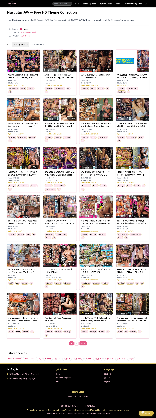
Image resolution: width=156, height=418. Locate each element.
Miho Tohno (29, 359)
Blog (57, 381)
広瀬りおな (78, 359)
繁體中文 (107, 374)
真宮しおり (109, 359)
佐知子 (57, 359)
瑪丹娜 (34, 32)
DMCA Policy (90, 406)
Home (77, 3)
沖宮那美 (98, 359)
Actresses (118, 3)
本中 (28, 32)
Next (83, 343)
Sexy (39, 359)
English (107, 381)
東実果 (88, 359)
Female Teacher (14, 359)
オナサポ (48, 359)
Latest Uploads (89, 3)
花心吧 (85, 396)
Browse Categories (133, 3)
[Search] (70, 4)
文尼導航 (78, 396)
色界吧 (70, 396)
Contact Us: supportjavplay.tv (22, 378)
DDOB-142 (25, 35)
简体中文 (107, 377)
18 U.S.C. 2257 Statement (70, 406)
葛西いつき (121, 359)
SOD (23, 32)
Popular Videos (105, 3)
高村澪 (131, 359)
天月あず (67, 359)
